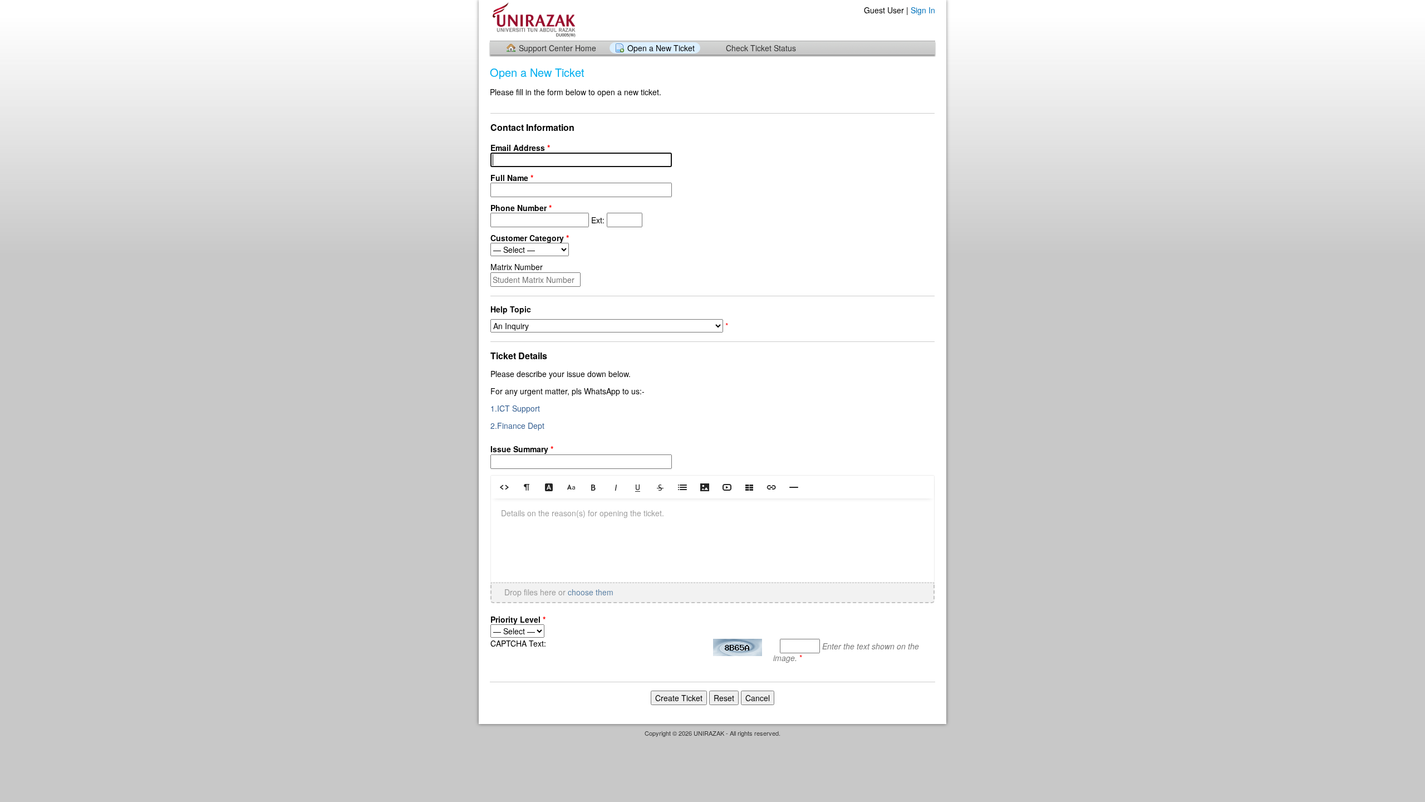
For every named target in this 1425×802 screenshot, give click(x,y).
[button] (504, 487)
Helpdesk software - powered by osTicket (712, 743)
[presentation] (712, 540)
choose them (590, 592)
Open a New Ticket (661, 47)
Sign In (923, 10)
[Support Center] (533, 20)
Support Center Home (557, 47)
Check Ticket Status (761, 47)
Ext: (548, 214)
